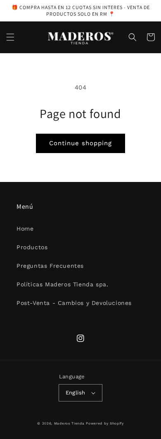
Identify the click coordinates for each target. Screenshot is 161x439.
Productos (32, 247)
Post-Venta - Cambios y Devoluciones (74, 303)
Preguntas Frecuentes (50, 265)
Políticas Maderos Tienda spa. (62, 284)
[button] (10, 37)
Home (25, 228)
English (75, 392)
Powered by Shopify (105, 423)
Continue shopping (80, 143)
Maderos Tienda (69, 423)
